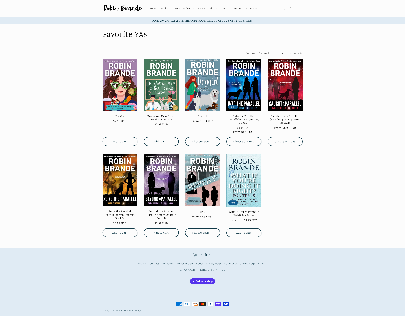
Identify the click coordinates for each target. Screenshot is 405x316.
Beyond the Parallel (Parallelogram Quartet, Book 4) (161, 215)
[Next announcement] (301, 20)
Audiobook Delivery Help (239, 263)
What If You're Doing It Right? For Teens (244, 213)
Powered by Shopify (133, 310)
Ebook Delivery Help (208, 263)
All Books (168, 263)
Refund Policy (208, 269)
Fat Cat (119, 116)
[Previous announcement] (103, 20)
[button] (166, 8)
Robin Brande (116, 310)
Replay (202, 211)
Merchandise (185, 263)
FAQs (261, 263)
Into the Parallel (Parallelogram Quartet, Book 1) (244, 119)
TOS (222, 269)
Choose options (202, 141)
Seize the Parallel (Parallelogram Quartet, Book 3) (120, 215)
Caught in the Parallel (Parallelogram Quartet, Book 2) (285, 119)
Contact (154, 263)
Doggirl (202, 116)
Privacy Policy (188, 269)
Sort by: (250, 52)
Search (142, 263)
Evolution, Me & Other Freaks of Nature (161, 117)
